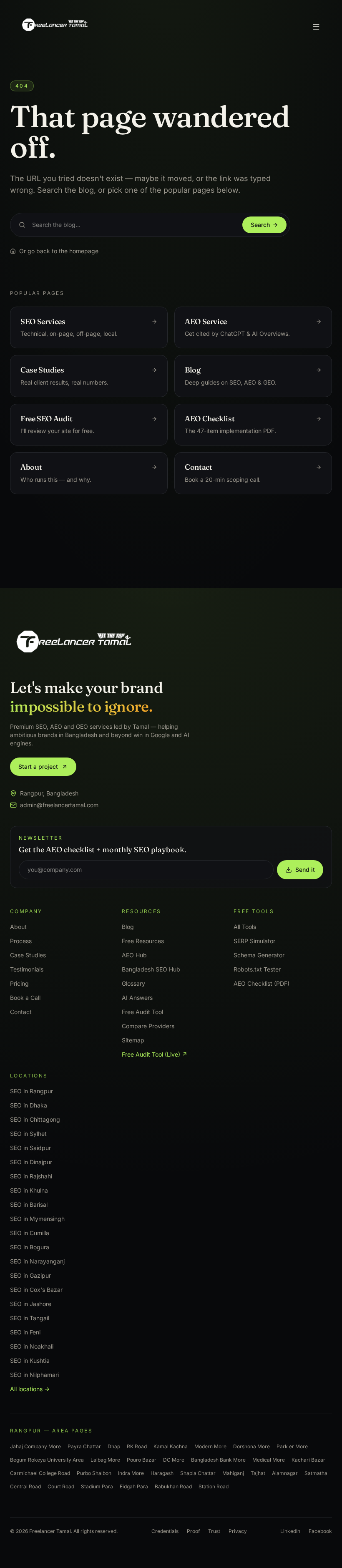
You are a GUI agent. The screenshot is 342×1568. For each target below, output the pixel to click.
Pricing (19, 983)
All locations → (30, 1388)
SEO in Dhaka (28, 1105)
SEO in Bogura (29, 1247)
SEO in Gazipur (30, 1275)
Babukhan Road (173, 1486)
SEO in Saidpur (30, 1147)
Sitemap (133, 1040)
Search (260, 224)
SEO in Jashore (30, 1303)
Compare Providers (148, 1025)
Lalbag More (105, 1460)
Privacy (238, 1531)
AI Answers (137, 997)
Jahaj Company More (35, 1446)
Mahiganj (233, 1473)
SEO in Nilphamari (34, 1374)
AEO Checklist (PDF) (261, 983)
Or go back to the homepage (58, 250)
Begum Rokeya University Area (47, 1460)
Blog (128, 926)
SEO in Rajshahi (31, 1176)
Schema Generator (259, 955)
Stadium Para (97, 1486)
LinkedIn (290, 1531)
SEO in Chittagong (35, 1119)
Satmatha (315, 1473)
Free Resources (143, 940)
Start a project (38, 766)
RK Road (137, 1446)
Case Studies (28, 955)
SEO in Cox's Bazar (36, 1289)
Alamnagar (285, 1473)
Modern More (210, 1446)
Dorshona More (251, 1446)
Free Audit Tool (142, 1011)
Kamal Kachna (170, 1446)
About (18, 926)
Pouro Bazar (141, 1460)
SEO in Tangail (29, 1317)
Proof (193, 1531)
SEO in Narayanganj (37, 1261)
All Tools (245, 926)
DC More (173, 1460)
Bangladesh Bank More (218, 1460)
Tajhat (258, 1473)
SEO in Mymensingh (37, 1218)
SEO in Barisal (29, 1204)
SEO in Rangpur (31, 1091)
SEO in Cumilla (29, 1232)
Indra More (131, 1473)
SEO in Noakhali (31, 1346)
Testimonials (26, 969)
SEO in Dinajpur (31, 1161)
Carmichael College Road (40, 1473)
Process (21, 940)
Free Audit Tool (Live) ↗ (154, 1054)
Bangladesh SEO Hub (151, 969)
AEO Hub (134, 955)
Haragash (162, 1473)
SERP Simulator (254, 940)
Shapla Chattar (198, 1473)
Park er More (292, 1446)
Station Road (214, 1486)
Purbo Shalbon (94, 1473)
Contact (21, 1011)
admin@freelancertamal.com (59, 804)
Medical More (268, 1460)
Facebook (320, 1531)
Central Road (25, 1486)
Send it (305, 869)
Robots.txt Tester (257, 969)
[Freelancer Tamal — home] (54, 26)
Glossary (133, 983)
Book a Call (25, 997)
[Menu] (316, 26)
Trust (214, 1531)
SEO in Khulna (29, 1190)
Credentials (165, 1531)
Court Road (61, 1486)
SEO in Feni (25, 1332)
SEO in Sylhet (28, 1133)
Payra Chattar (84, 1446)
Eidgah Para (134, 1486)
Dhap (114, 1446)
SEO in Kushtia (30, 1360)
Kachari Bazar (308, 1460)
